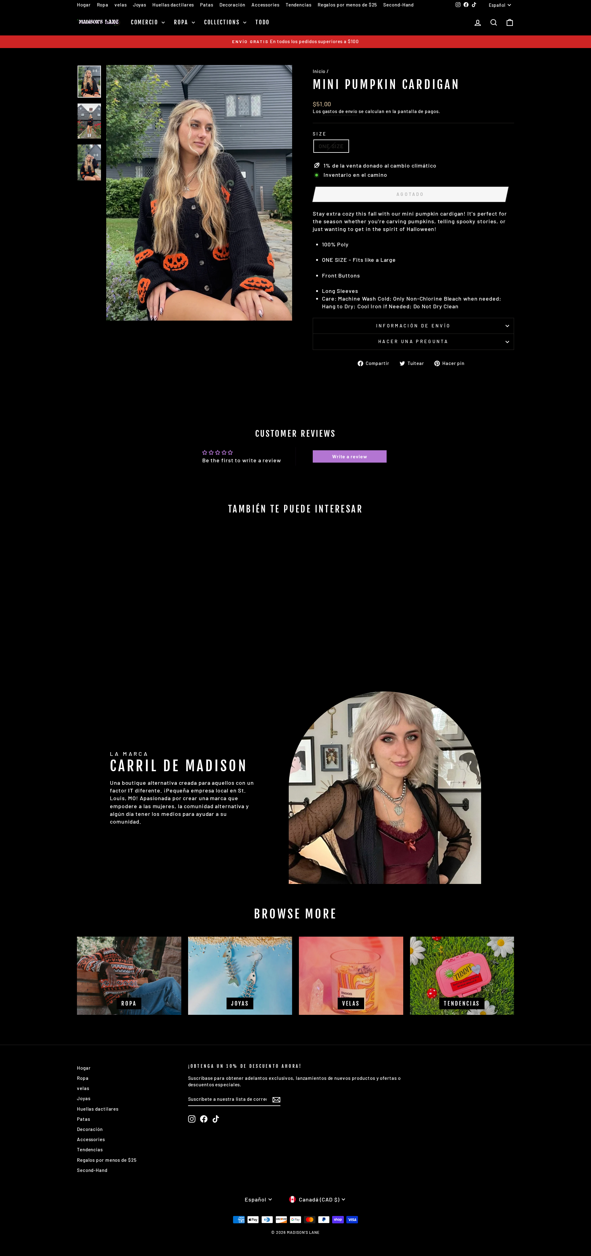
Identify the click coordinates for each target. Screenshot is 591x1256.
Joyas (140, 4)
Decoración (232, 4)
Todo (262, 22)
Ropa (103, 4)
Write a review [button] (349, 456)
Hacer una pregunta (413, 341)
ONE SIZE (331, 146)
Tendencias (299, 4)
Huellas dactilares (173, 4)
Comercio (145, 22)
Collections (223, 22)
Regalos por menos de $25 (347, 4)
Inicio (319, 71)
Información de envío (413, 325)
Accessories (265, 4)
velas (121, 4)
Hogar (84, 4)
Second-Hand (398, 4)
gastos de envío (340, 111)
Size (320, 133)
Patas (206, 4)
